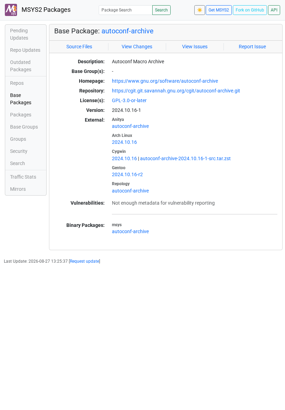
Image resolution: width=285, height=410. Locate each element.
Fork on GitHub (250, 10)
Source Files (79, 46)
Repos (17, 83)
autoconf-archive (127, 31)
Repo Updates (25, 50)
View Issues (194, 46)
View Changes (137, 46)
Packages (20, 114)
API (274, 10)
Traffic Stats (23, 177)
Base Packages (20, 98)
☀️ (199, 10)
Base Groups (24, 127)
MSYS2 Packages (45, 9)
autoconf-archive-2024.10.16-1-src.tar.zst (185, 158)
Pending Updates (19, 34)
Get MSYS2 (219, 10)
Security (18, 151)
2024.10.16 (124, 142)
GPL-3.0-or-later (129, 100)
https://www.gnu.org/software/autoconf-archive (165, 81)
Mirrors (18, 189)
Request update (84, 261)
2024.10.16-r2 (127, 174)
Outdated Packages (20, 65)
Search (161, 10)
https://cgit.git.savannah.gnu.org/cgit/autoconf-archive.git (176, 90)
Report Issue (252, 46)
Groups (18, 139)
